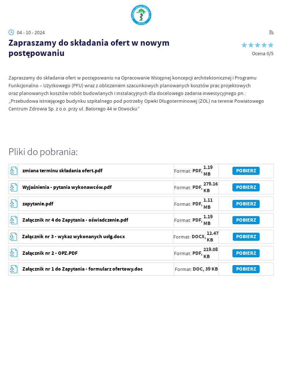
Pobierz (246, 170)
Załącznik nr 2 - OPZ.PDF (49, 253)
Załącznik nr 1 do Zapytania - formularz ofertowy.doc (82, 268)
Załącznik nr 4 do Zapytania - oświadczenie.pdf (75, 219)
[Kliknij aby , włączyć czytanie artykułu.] (12, 67)
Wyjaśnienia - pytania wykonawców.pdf (67, 187)
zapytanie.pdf (37, 203)
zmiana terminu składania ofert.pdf (62, 170)
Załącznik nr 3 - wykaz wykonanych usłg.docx (73, 236)
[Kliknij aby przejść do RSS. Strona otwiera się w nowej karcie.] (271, 32)
